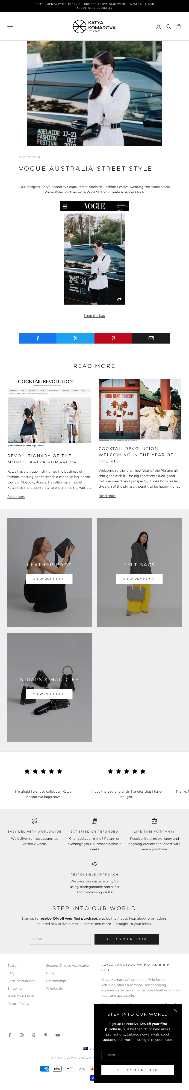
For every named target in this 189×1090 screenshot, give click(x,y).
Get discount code (127, 939)
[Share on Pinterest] (113, 338)
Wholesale (54, 988)
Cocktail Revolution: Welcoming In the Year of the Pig (136, 454)
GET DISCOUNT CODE (138, 1070)
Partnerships (56, 981)
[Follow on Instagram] (21, 1035)
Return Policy (18, 1004)
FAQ (11, 973)
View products (49, 579)
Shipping (14, 988)
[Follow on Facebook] (9, 1035)
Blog (50, 973)
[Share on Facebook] (37, 338)
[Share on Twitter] (75, 338)
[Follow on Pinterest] (45, 1035)
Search (12, 965)
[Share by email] (151, 338)
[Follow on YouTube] (57, 1035)
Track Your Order (21, 996)
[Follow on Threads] (33, 1035)
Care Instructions (21, 981)
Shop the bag (94, 316)
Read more (16, 497)
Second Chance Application (68, 965)
